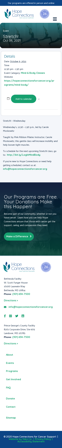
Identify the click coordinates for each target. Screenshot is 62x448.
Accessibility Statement (31, 441)
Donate (10, 398)
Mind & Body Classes (33, 72)
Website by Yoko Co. (20, 439)
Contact (10, 406)
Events (10, 362)
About (9, 354)
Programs (12, 371)
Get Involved (13, 379)
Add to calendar (23, 99)
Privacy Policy (43, 439)
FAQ (8, 387)
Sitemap (11, 417)
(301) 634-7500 (21, 293)
